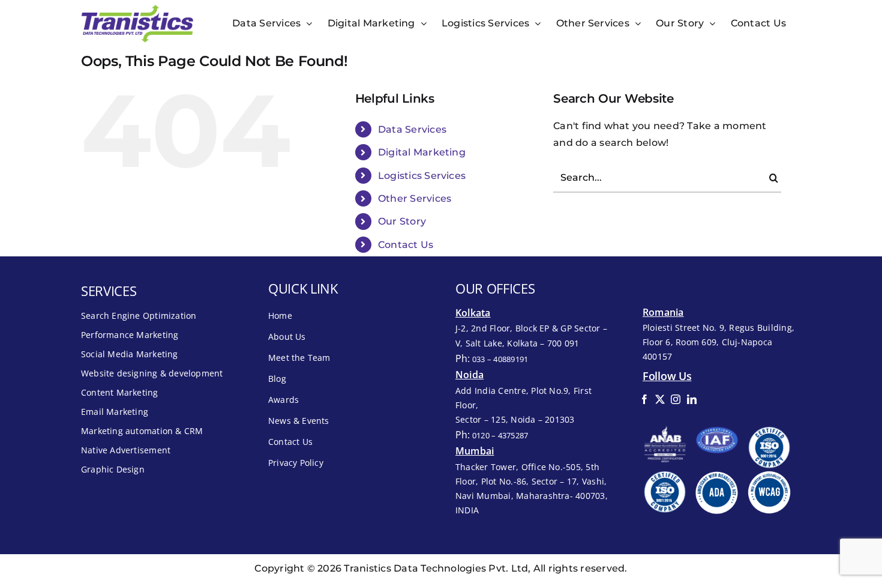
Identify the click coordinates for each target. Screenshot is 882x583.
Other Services (414, 198)
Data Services (412, 129)
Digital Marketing (422, 152)
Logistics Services (422, 175)
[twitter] (660, 399)
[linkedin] (692, 399)
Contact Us (405, 244)
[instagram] (675, 399)
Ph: (491, 358)
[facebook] (644, 399)
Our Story (402, 221)
